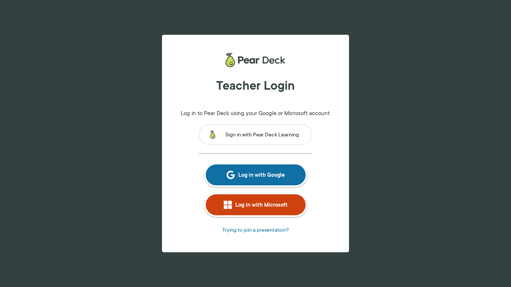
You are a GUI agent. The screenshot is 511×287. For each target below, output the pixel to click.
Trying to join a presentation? (255, 229)
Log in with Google (261, 175)
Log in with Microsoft (261, 205)
